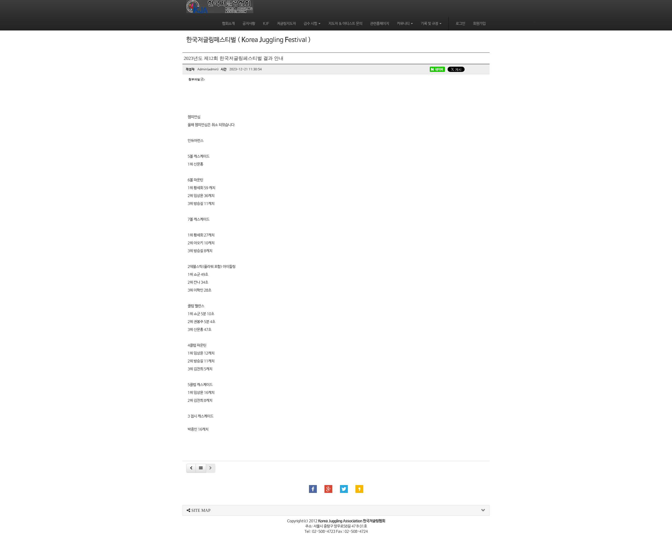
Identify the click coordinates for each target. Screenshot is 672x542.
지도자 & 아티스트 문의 (345, 24)
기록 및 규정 (430, 24)
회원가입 (479, 24)
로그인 (460, 24)
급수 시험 (311, 24)
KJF (266, 24)
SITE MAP (200, 510)
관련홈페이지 (379, 24)
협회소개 (228, 24)
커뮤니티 (403, 24)
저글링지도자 (286, 24)
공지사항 (249, 24)
